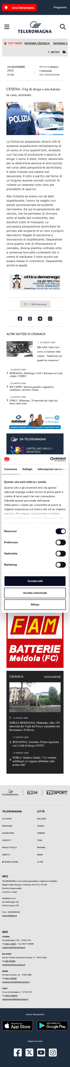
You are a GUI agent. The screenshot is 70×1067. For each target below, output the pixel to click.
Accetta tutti (35, 581)
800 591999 (10, 961)
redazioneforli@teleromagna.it (15, 999)
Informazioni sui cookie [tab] (52, 469)
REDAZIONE (47, 71)
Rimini (40, 855)
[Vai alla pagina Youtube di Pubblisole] (41, 1055)
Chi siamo (7, 819)
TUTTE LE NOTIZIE (52, 676)
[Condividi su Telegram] (40, 319)
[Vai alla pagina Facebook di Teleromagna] (20, 1055)
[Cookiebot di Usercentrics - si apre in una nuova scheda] (50, 459)
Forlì (39, 840)
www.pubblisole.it (9, 915)
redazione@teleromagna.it (13, 947)
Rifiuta (35, 604)
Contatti (6, 840)
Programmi (60, 7)
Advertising (8, 833)
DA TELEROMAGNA (33, 439)
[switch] (61, 542)
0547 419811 (10, 944)
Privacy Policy (9, 847)
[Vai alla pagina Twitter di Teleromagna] (29, 1052)
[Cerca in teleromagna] (63, 27)
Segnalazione (11, 862)
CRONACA (54, 67)
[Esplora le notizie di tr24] (6, 27)
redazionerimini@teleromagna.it (16, 982)
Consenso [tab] (10, 469)
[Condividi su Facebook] (20, 319)
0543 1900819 (11, 996)
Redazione (7, 826)
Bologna (41, 819)
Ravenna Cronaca (37, 43)
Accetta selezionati (35, 592)
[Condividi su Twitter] (30, 319)
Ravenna (41, 847)
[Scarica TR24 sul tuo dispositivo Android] (52, 1025)
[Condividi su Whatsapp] (50, 319)
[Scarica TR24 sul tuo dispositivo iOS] (17, 1025)
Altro (40, 862)
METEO (55, 52)
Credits (6, 855)
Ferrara (41, 833)
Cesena (40, 826)
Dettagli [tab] (27, 469)
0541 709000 (11, 978)
